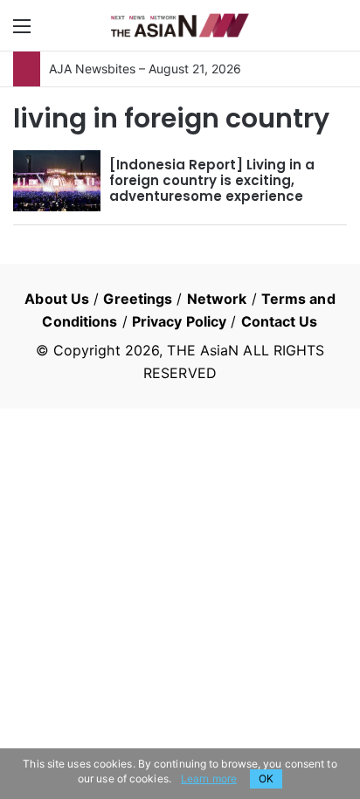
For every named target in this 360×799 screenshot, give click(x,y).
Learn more (209, 778)
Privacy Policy (179, 321)
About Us (56, 298)
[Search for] (338, 32)
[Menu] (22, 32)
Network (217, 298)
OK (266, 778)
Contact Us (279, 321)
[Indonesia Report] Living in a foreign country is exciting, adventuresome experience (212, 180)
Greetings (137, 298)
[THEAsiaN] (180, 25)
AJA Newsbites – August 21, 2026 (145, 68)
